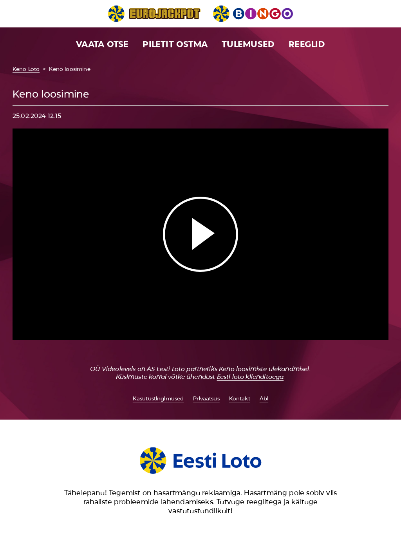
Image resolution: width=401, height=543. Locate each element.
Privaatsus (206, 398)
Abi (264, 398)
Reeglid (307, 44)
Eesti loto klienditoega (250, 376)
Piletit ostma (175, 44)
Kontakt (239, 398)
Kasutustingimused (158, 398)
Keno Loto (26, 68)
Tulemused (248, 44)
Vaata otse (102, 44)
